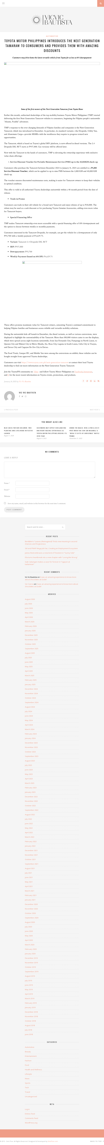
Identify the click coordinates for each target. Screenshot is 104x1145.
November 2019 (31, 962)
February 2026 (31, 626)
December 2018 (31, 1012)
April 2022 (29, 832)
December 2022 (31, 796)
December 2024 (31, 689)
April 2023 (29, 778)
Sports (27, 1083)
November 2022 (31, 801)
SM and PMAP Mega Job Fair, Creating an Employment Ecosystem (51, 548)
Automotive (52, 36)
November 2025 (31, 639)
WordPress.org (31, 1122)
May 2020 (29, 935)
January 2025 (30, 684)
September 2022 (31, 810)
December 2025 (31, 635)
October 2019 (30, 967)
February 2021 (31, 895)
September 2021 (31, 864)
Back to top (96, 1141)
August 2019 (30, 976)
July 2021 (28, 873)
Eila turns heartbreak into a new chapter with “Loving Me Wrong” (51, 557)
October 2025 (30, 644)
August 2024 (30, 707)
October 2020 (30, 913)
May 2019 (29, 989)
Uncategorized (31, 1096)
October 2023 (30, 752)
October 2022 (30, 805)
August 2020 (30, 922)
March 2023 (29, 783)
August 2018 (30, 1025)
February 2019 (31, 1003)
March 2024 (29, 729)
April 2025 (29, 671)
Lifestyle (28, 1074)
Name (7, 483)
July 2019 (28, 980)
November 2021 (31, 855)
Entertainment (31, 1056)
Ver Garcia (29, 584)
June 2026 (29, 608)
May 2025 (29, 666)
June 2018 (29, 1034)
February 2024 (31, 734)
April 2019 (29, 994)
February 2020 (31, 949)
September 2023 (31, 756)
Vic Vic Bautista (25, 381)
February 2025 (31, 680)
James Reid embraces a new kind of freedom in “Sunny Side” (50, 553)
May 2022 (29, 828)
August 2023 (30, 760)
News (27, 1078)
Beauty (28, 1051)
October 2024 (30, 698)
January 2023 (30, 792)
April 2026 (29, 617)
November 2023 (31, 747)
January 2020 (30, 953)
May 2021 (29, 882)
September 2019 (31, 971)
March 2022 (29, 837)
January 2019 (30, 1007)
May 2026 (29, 612)
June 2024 (29, 716)
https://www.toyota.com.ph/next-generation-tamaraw (45, 362)
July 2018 (28, 1030)
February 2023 (31, 787)
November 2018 (31, 1016)
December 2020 (31, 904)
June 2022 (29, 823)
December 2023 (31, 743)
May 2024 (29, 720)
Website (7, 496)
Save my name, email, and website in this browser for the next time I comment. (37, 503)
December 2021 (31, 850)
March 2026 (29, 621)
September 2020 (31, 917)
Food (27, 1065)
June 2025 (29, 662)
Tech (27, 1087)
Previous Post (11, 410)
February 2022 (31, 841)
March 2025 (29, 675)
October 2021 (30, 859)
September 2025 (31, 648)
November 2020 (31, 909)
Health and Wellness (33, 1069)
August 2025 (30, 653)
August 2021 (30, 868)
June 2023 (29, 769)
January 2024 (30, 738)
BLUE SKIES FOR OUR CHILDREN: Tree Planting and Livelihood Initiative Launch (18, 430)
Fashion (28, 1060)
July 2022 (28, 819)
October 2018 (30, 1021)
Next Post (94, 410)
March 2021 (29, 891)
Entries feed (30, 1114)
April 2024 (29, 725)
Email (7, 490)
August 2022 (30, 814)
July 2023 (28, 765)
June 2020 (29, 931)
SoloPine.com (53, 1141)
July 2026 (28, 603)
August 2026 (30, 599)
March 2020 (29, 944)
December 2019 (31, 958)
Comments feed (31, 1118)
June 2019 (29, 985)
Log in (27, 1109)
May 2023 (29, 774)
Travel (27, 1092)
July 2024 (28, 711)
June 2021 (29, 877)
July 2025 (28, 657)
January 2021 (30, 900)
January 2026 (30, 630)
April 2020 (29, 940)
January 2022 (30, 846)
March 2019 (29, 998)
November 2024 (31, 693)
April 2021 (29, 886)
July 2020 (28, 926)
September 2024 (31, 702)
